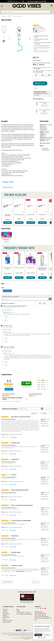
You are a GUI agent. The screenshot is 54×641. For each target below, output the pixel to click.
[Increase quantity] (38, 79)
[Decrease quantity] (34, 79)
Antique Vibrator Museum (40, 613)
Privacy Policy (6, 617)
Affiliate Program (38, 611)
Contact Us (5, 612)
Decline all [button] (47, 634)
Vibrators (10, 16)
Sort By (40, 303)
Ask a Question (36, 32)
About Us (5, 611)
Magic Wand (10, 187)
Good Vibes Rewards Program (42, 616)
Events (18, 611)
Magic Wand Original (19, 214)
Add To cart (41, 83)
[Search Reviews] (42, 408)
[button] (2, 6)
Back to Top (35, 581)
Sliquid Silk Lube (30, 267)
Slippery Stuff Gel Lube (19, 267)
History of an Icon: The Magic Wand (6, 239)
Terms (4, 618)
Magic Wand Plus (42, 214)
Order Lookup (6, 614)
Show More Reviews (7, 581)
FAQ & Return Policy (8, 620)
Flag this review (13, 437)
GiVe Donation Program (40, 615)
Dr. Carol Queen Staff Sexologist (24, 614)
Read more (42, 632)
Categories (4, 16)
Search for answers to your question (11, 296)
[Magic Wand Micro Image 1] (19, 38)
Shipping (5, 615)
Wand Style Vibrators (17, 16)
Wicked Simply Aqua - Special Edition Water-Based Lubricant (42, 268)
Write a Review (40, 27)
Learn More (36, 95)
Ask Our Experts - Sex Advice (23, 612)
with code (16, 1)
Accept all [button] (38, 634)
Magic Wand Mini (30, 214)
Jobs (36, 619)
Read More (6, 242)
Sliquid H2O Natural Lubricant (7, 268)
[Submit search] (50, 299)
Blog (18, 609)
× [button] (51, 625)
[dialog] (43, 632)
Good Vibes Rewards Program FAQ (43, 618)
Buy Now (7, 222)
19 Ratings (35, 27)
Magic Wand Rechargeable (8, 215)
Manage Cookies (7, 622)
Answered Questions (41, 30)
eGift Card (5, 609)
